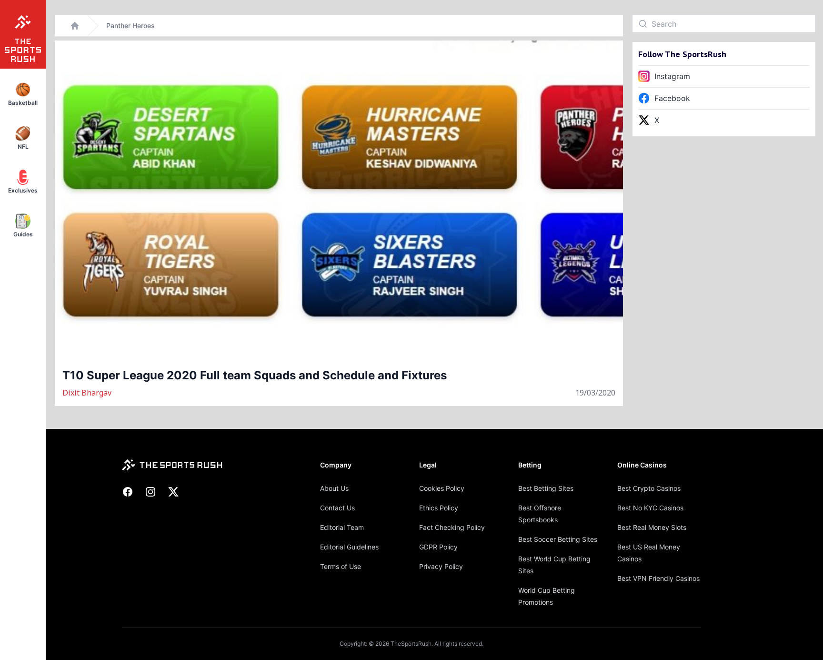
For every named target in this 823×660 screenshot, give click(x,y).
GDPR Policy (438, 547)
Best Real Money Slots (651, 527)
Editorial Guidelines (349, 547)
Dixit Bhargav (86, 392)
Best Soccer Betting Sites (557, 539)
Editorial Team (342, 527)
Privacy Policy (441, 566)
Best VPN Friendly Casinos (658, 578)
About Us (334, 488)
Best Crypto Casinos (649, 488)
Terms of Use (340, 566)
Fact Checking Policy (452, 527)
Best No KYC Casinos (650, 508)
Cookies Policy (441, 488)
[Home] (75, 25)
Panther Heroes (130, 25)
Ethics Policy (438, 508)
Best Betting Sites (545, 488)
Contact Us (337, 508)
